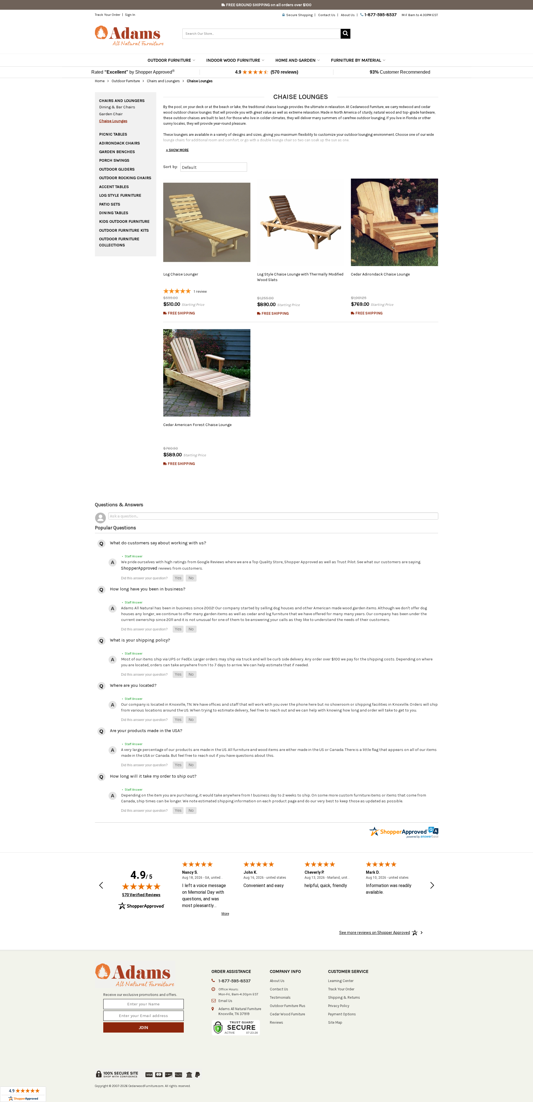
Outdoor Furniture (169, 60)
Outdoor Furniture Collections (119, 241)
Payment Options (342, 1014)
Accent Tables (114, 186)
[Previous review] (101, 886)
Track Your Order (107, 15)
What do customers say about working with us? (158, 542)
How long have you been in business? (147, 589)
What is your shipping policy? (140, 640)
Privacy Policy (338, 1006)
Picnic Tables (113, 134)
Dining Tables (113, 212)
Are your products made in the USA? (146, 730)
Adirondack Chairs (119, 143)
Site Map (335, 1022)
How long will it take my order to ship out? (153, 776)
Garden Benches (117, 151)
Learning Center (340, 981)
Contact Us (326, 15)
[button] (178, 578)
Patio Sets (109, 204)
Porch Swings (114, 160)
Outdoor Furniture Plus (287, 1006)
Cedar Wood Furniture (287, 1014)
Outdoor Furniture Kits (124, 230)
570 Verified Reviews (141, 894)
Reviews (276, 1022)
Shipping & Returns (344, 997)
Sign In (130, 15)
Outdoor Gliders (117, 169)
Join (143, 1027)
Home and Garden (295, 60)
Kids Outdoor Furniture (124, 221)
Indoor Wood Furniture (233, 60)
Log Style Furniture (120, 195)
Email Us (225, 1001)
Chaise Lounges (113, 121)
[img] (141, 886)
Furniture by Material (356, 60)
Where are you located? (133, 685)
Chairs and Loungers (163, 81)
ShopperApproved (139, 568)
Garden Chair (111, 114)
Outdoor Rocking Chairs (125, 177)
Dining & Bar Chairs (117, 107)
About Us (348, 15)
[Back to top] (489, 1084)
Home (100, 81)
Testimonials (280, 997)
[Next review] (432, 886)
